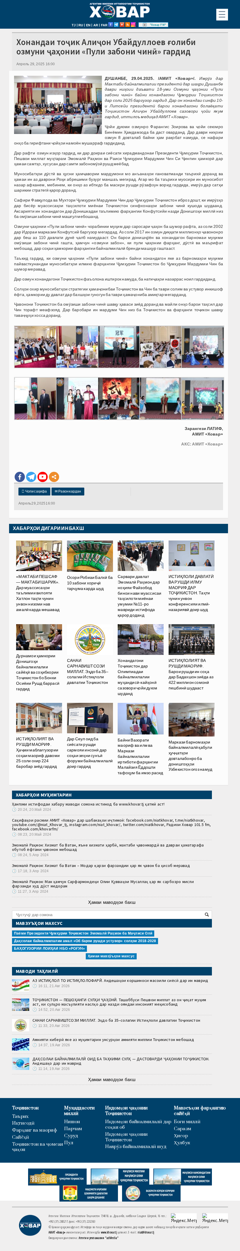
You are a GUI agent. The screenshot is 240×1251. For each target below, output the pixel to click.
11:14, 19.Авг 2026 (51, 1069)
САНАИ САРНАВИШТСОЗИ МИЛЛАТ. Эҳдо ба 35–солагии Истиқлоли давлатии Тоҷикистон (116, 1020)
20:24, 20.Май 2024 (31, 810)
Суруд (71, 1136)
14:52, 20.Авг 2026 (51, 1010)
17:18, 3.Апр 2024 (30, 871)
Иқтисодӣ (23, 1123)
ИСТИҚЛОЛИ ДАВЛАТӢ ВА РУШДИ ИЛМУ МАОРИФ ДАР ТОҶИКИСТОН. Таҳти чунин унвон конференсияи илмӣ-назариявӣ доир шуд (191, 593)
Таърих (20, 1116)
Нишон (72, 1122)
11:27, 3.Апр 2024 (30, 891)
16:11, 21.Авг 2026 (51, 986)
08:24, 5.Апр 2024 (30, 855)
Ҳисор (181, 1136)
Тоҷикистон (25, 1108)
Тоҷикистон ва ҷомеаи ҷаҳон (37, 1147)
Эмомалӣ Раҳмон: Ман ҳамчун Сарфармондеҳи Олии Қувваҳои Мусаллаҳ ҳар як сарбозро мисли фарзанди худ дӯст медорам (103, 884)
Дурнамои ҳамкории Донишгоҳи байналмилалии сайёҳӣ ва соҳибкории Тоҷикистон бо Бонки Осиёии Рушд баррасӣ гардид (37, 672)
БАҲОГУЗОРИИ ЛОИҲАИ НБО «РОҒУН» (49, 949)
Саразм (182, 1129)
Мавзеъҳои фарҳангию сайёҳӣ (200, 1110)
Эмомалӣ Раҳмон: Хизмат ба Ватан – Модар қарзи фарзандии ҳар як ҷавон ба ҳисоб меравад (101, 865)
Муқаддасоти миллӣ (79, 1110)
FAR (104, 25)
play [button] (145, 25)
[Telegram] (31, 477)
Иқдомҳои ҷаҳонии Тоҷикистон (126, 1110)
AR (95, 25)
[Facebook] (20, 477)
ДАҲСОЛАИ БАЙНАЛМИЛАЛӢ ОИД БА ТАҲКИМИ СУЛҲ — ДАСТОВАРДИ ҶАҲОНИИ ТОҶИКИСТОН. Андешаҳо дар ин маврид (121, 1061)
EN (88, 25)
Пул (68, 1143)
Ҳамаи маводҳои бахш (112, 902)
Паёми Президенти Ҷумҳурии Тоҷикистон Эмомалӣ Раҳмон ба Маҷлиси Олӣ (83, 933)
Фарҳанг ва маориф (34, 1130)
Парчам (73, 1129)
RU (80, 25)
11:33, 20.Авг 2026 (51, 1026)
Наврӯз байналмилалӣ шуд (135, 1147)
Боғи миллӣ (187, 1122)
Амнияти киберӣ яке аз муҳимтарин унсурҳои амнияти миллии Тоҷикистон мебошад (113, 1039)
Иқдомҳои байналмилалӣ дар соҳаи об (138, 1124)
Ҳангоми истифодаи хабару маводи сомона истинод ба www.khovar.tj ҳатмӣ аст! (88, 804)
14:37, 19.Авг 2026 (51, 1045)
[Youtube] (42, 477)
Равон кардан (68, 491)
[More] (54, 477)
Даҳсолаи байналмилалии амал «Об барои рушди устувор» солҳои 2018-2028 (85, 941)
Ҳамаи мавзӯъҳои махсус (111, 956)
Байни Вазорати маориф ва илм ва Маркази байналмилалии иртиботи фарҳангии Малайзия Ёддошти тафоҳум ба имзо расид (140, 756)
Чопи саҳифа (34, 491)
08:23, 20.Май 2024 (31, 834)
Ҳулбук (182, 1143)
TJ (74, 25)
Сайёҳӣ (20, 1137)
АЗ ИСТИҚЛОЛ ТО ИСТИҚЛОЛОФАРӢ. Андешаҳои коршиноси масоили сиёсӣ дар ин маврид (120, 980)
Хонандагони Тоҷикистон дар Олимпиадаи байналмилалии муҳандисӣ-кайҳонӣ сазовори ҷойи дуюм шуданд (137, 677)
